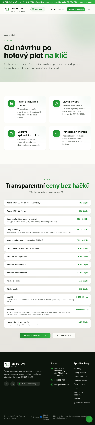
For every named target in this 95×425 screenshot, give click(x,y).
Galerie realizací (80, 377)
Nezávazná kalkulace (33, 335)
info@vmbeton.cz (61, 384)
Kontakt (77, 399)
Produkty (77, 369)
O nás (76, 388)
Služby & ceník (80, 373)
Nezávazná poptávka (76, 9)
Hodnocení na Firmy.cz (30, 384)
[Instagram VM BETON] (12, 383)
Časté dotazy (79, 384)
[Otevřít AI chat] (89, 419)
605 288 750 (59, 9)
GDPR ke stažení (83, 403)
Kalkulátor (39, 9)
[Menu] (89, 9)
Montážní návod (80, 380)
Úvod (6, 35)
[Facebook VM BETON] (6, 383)
